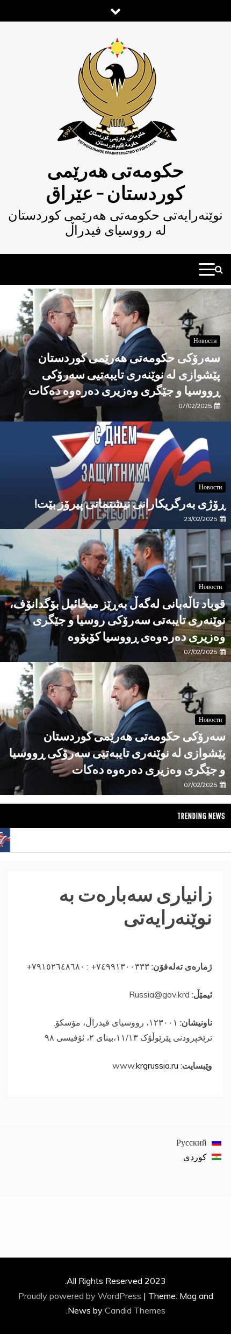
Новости (204, 340)
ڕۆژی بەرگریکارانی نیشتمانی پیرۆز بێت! (130, 503)
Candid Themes (135, 1310)
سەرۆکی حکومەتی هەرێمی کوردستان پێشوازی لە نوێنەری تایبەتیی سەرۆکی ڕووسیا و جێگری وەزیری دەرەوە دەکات (124, 373)
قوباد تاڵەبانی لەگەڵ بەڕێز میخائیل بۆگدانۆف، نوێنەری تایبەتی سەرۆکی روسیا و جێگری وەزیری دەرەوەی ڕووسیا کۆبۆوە (118, 619)
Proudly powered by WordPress (80, 1295)
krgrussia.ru (157, 1065)
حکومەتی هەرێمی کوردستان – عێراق (115, 181)
